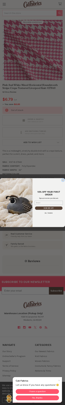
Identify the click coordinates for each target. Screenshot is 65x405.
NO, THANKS (49, 213)
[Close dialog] (63, 180)
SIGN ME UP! (49, 208)
